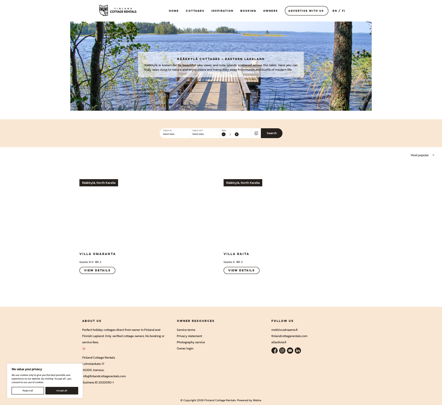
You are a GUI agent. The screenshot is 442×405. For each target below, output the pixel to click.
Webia (257, 400)
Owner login (185, 348)
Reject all (28, 390)
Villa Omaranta (97, 254)
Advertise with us (306, 10)
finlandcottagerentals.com (289, 336)
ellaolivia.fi (278, 342)
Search (272, 133)
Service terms (186, 329)
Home (174, 10)
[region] (45, 380)
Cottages (195, 10)
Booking (248, 10)
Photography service (191, 342)
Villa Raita (236, 254)
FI (343, 10)
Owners (270, 10)
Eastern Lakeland (245, 59)
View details (97, 270)
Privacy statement (189, 336)
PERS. (224, 130)
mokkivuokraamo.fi (284, 329)
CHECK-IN (167, 130)
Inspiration (222, 10)
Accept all (61, 390)
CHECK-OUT (197, 130)
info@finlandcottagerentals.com (104, 376)
